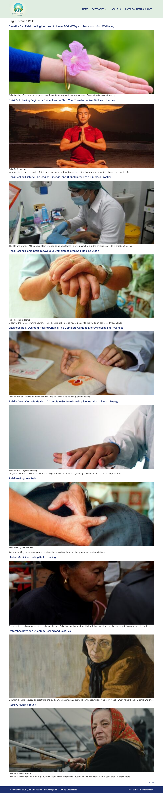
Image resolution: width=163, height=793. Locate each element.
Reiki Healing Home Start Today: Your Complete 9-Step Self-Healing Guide (54, 250)
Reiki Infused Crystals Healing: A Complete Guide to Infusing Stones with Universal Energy (63, 401)
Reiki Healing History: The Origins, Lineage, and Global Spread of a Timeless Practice (60, 177)
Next (150, 782)
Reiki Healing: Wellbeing (23, 478)
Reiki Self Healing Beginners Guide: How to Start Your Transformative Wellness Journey (62, 100)
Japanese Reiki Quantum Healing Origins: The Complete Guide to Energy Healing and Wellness (66, 327)
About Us (116, 9)
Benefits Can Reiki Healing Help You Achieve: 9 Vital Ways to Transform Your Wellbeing (61, 26)
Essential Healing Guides (138, 9)
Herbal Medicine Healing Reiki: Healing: (33, 557)
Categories (98, 9)
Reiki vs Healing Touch (22, 704)
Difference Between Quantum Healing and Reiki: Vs (40, 630)
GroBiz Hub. (72, 790)
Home (85, 9)
